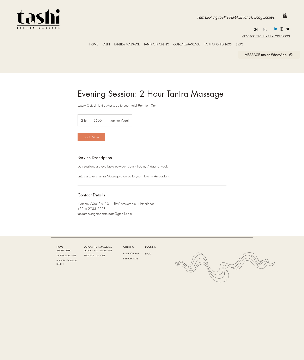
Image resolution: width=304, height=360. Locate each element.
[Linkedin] (275, 29)
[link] (91, 137)
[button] (284, 15)
